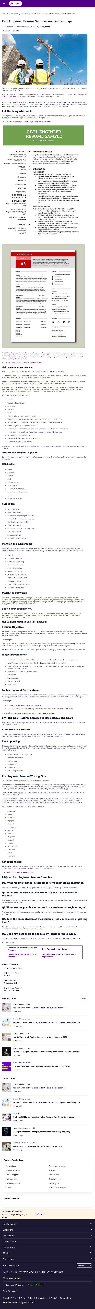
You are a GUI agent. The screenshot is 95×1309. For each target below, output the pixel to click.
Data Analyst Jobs (13, 1183)
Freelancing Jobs (12, 1174)
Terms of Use (42, 1298)
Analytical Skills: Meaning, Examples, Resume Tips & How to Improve (43, 1117)
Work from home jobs (58, 1166)
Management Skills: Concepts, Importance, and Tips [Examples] (41, 1131)
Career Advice (14, 14)
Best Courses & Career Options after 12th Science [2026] (38, 1146)
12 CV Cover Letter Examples (22, 872)
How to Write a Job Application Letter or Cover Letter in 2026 (40, 1037)
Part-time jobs (11, 1179)
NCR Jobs (52, 1170)
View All (83, 998)
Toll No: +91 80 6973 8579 (51, 1272)
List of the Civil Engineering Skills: (11, 981)
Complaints (65, 1298)
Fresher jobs (54, 1183)
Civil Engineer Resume (10, 96)
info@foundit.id (14, 1278)
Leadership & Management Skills (24, 1128)
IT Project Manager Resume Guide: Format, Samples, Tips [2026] (41, 1066)
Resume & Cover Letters (29, 14)
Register (17, 3)
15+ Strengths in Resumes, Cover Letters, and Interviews (33, 713)
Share (17, 31)
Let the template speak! (13, 968)
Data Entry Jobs (55, 1179)
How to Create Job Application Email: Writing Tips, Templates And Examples (46, 1051)
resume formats (44, 122)
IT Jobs (8, 1187)
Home (4, 14)
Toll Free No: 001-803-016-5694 (21, 1272)
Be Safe (54, 1298)
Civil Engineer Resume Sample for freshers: (13, 989)
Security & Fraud (10, 1298)
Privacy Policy (27, 1298)
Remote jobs (54, 1174)
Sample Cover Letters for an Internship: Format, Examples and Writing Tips (46, 1022)
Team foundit (45, 26)
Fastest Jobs (11, 1166)
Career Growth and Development (24, 1143)
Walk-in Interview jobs (58, 1187)
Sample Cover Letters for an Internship (26, 363)
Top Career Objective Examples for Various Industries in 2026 (40, 1008)
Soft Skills (16, 1114)
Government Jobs (13, 1170)
